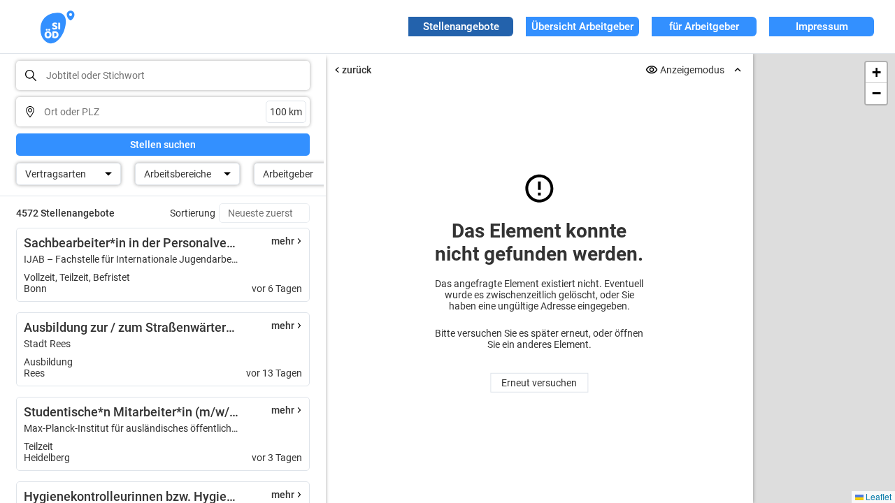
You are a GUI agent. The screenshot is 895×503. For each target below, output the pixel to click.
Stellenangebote (461, 26)
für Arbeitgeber (704, 26)
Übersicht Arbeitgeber (582, 26)
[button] (876, 72)
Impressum (822, 26)
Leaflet (878, 496)
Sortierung (192, 213)
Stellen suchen (163, 144)
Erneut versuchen (539, 382)
